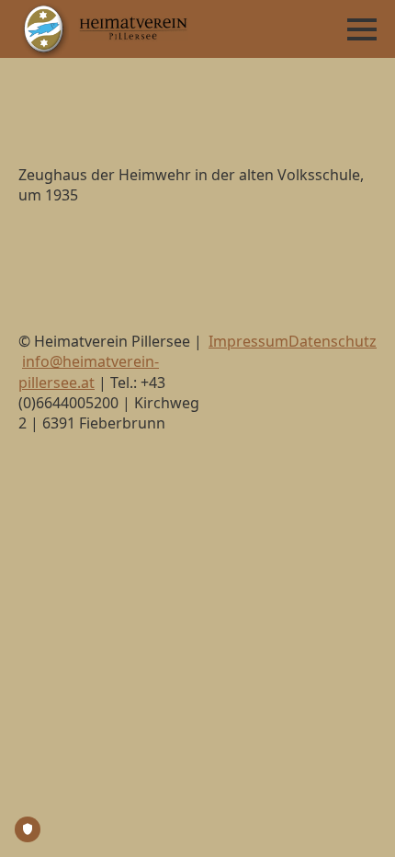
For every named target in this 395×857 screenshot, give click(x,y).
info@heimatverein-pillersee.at (88, 371)
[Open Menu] (362, 29)
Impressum (248, 341)
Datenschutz (332, 341)
